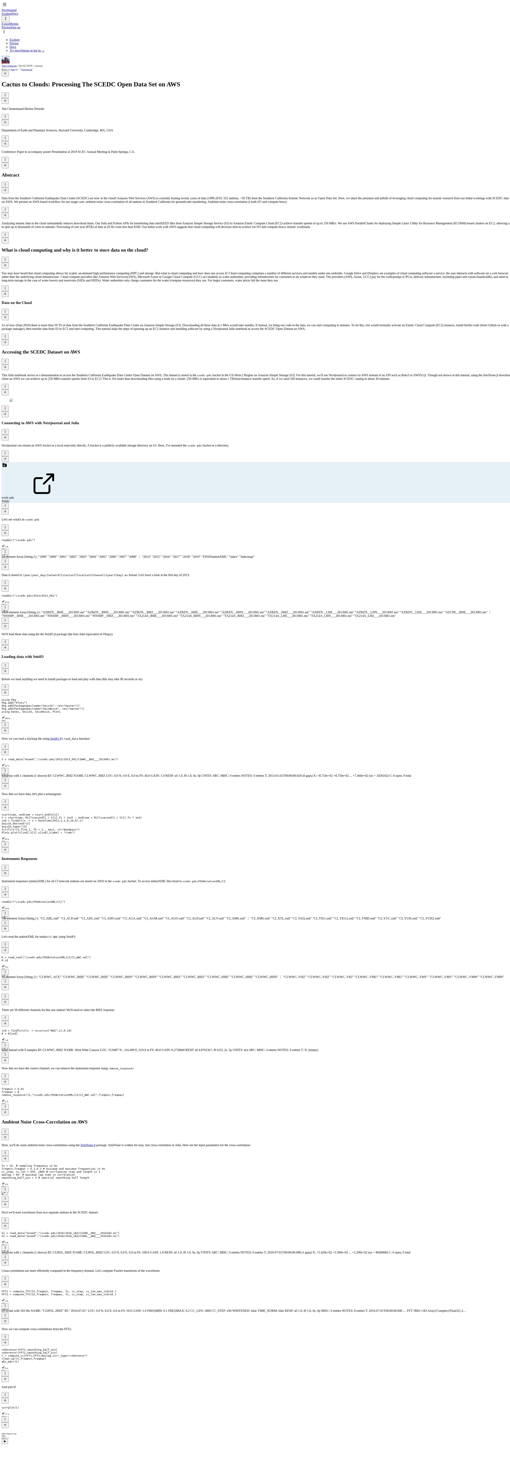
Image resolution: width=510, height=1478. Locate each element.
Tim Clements (9, 65)
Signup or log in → (32, 50)
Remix (14, 23)
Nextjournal (26, 69)
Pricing (6, 27)
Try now (15, 50)
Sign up (15, 27)
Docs (15, 13)
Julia (13, 69)
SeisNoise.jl (87, 1145)
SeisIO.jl (55, 738)
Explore (7, 13)
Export (6, 23)
